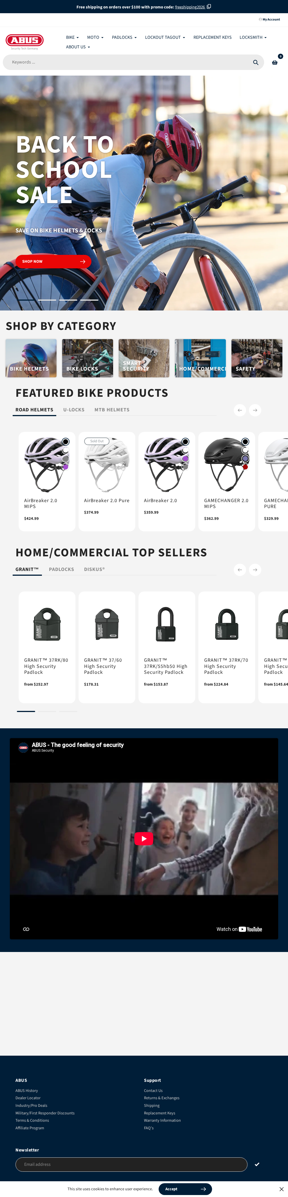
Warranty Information (162, 1120)
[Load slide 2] (47, 301)
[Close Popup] (281, 1189)
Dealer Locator (27, 1098)
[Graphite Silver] (65, 458)
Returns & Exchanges (161, 1098)
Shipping (151, 1105)
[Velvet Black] (65, 441)
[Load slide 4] (89, 301)
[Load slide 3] (68, 301)
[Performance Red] (245, 467)
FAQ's (149, 1128)
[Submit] (257, 1164)
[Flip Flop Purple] (245, 458)
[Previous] (240, 410)
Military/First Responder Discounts (45, 1113)
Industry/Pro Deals (31, 1105)
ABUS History (26, 1091)
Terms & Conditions (32, 1120)
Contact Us (153, 1091)
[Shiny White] (65, 450)
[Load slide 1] (26, 301)
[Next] (255, 410)
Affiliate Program (29, 1128)
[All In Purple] (65, 467)
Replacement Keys (159, 1113)
